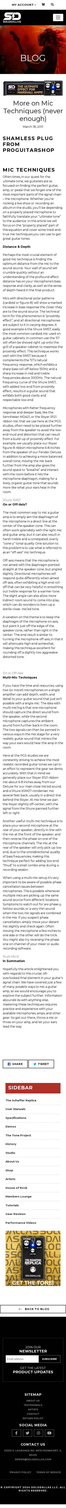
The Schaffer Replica (21, 1100)
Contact (33, 1413)
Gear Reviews (16, 1214)
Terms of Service (48, 1472)
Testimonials (33, 1405)
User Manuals (15, 1109)
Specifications (16, 1118)
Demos (11, 1126)
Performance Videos (21, 1223)
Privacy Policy (20, 1472)
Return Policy (33, 1418)
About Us (12, 1161)
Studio (10, 1153)
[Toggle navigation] (58, 17)
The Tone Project (18, 1135)
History (11, 1144)
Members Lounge (19, 1196)
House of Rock (16, 1188)
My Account (23, 4)
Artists (10, 1179)
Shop (9, 1170)
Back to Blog (36, 1309)
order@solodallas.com (33, 1459)
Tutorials (12, 1205)
